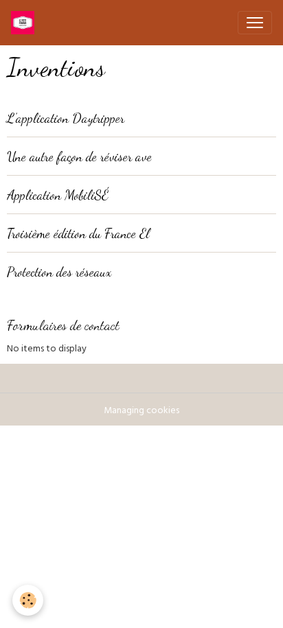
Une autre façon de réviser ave (79, 156)
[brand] (25, 22)
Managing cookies (141, 411)
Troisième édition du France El (78, 233)
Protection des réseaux (59, 271)
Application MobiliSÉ (58, 194)
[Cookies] (27, 600)
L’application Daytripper (65, 118)
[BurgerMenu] (255, 22)
